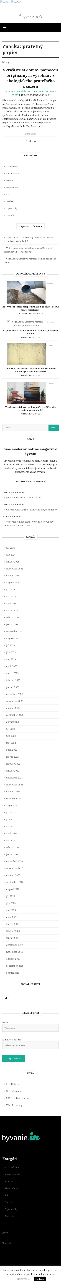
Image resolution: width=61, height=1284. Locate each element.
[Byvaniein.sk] (30, 16)
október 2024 (13, 575)
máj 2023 (11, 659)
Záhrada (10, 215)
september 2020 (14, 882)
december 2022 (14, 694)
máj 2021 (11, 826)
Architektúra (12, 166)
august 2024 (12, 582)
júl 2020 (10, 896)
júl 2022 (10, 728)
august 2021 (12, 805)
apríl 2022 (11, 749)
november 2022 (14, 701)
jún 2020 (11, 903)
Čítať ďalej (30, 133)
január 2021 (12, 854)
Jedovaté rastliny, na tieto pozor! (24, 497)
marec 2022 (12, 756)
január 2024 (12, 624)
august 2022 (12, 721)
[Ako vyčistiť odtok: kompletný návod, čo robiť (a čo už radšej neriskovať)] (26, 293)
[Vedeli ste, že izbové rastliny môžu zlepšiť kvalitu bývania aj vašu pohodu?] (26, 393)
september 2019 (14, 965)
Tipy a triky (11, 208)
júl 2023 (10, 645)
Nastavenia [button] (23, 1278)
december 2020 (14, 861)
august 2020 (12, 889)
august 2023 (12, 638)
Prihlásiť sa (12, 1084)
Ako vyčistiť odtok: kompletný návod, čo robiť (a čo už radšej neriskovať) (31, 308)
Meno (5, 1022)
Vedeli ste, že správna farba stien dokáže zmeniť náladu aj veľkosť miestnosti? (28, 250)
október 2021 (13, 791)
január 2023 (12, 687)
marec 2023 (12, 673)
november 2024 (14, 568)
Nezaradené (12, 187)
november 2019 (14, 951)
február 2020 (13, 930)
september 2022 (14, 714)
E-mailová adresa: (12, 1039)
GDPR (5, 1233)
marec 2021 (12, 840)
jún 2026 (11, 554)
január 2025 (12, 561)
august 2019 (12, 972)
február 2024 (13, 617)
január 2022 (12, 770)
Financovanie (12, 173)
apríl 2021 (11, 833)
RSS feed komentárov (17, 1098)
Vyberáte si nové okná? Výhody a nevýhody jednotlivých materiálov (28, 523)
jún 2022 (11, 735)
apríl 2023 (11, 666)
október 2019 (13, 958)
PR (47, 91)
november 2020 (14, 868)
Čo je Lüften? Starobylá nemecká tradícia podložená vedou (30, 260)
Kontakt (6, 1243)
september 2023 (14, 631)
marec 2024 (12, 610)
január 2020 (12, 937)
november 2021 (14, 784)
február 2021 (13, 847)
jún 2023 (11, 652)
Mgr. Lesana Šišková (19, 91)
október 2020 (13, 875)
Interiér (40, 91)
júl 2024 (10, 589)
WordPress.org (14, 1105)
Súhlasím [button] (40, 1278)
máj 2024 (11, 596)
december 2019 (14, 944)
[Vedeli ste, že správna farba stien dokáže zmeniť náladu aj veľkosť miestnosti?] (26, 355)
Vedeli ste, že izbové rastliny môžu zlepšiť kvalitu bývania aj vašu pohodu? (28, 239)
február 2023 (13, 680)
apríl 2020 (11, 917)
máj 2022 (11, 742)
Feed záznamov (14, 1091)
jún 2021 (11, 819)
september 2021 (14, 798)
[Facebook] (5, 998)
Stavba (9, 201)
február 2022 (13, 763)
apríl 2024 (11, 603)
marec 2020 (12, 923)
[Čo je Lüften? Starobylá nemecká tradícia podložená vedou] (26, 324)
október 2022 (13, 707)
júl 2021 (10, 812)
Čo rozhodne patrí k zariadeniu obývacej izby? (31, 509)
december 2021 (14, 777)
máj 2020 (11, 910)
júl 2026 (10, 547)
